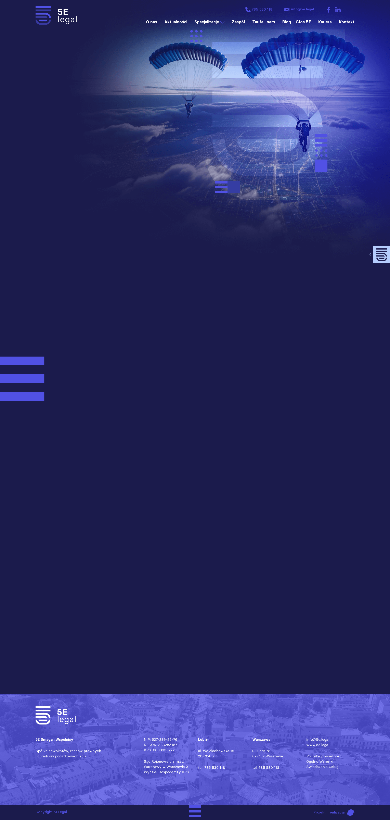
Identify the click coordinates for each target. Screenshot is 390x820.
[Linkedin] (338, 9)
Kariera (325, 22)
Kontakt (346, 22)
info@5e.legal (302, 9)
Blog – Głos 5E (296, 22)
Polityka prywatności (324, 756)
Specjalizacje (206, 22)
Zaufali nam (263, 22)
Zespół (238, 22)
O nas (151, 22)
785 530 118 (261, 9)
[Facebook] (328, 9)
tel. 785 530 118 (211, 767)
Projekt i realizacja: (330, 812)
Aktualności (175, 22)
